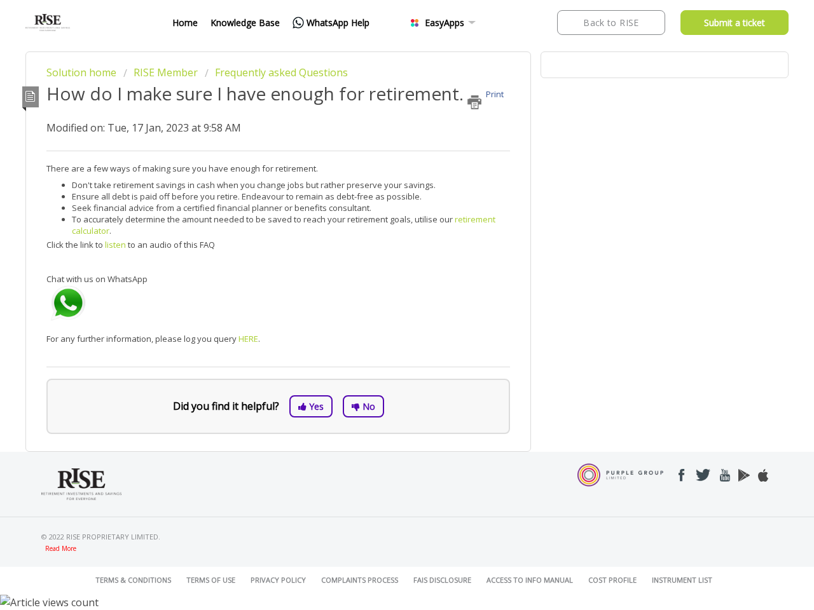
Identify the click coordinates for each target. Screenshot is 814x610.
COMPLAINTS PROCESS (359, 580)
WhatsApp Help (338, 23)
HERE (248, 338)
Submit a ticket (734, 23)
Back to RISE (610, 23)
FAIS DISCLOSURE (442, 580)
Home (185, 23)
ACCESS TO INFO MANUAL (529, 580)
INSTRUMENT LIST (682, 580)
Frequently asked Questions (281, 72)
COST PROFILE (612, 580)
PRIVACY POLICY (278, 580)
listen (116, 244)
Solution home (82, 72)
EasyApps (444, 23)
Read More (60, 549)
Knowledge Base (245, 23)
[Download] (383, 136)
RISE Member (166, 72)
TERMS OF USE (210, 580)
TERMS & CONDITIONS (133, 580)
